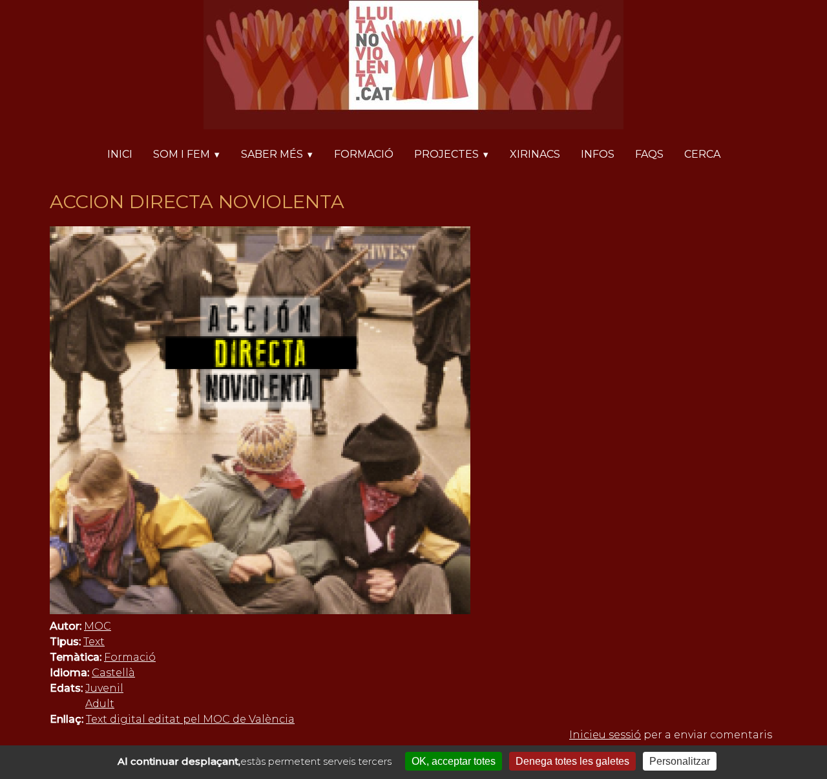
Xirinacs (535, 154)
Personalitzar (679, 761)
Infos (597, 154)
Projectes (446, 154)
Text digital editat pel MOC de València (190, 719)
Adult (99, 704)
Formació (363, 154)
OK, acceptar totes (454, 761)
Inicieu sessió (605, 735)
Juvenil (104, 688)
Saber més (272, 154)
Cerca (702, 154)
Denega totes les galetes (572, 761)
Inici (119, 154)
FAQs (649, 154)
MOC (97, 626)
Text (94, 641)
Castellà (113, 673)
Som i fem (181, 154)
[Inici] (413, 67)
